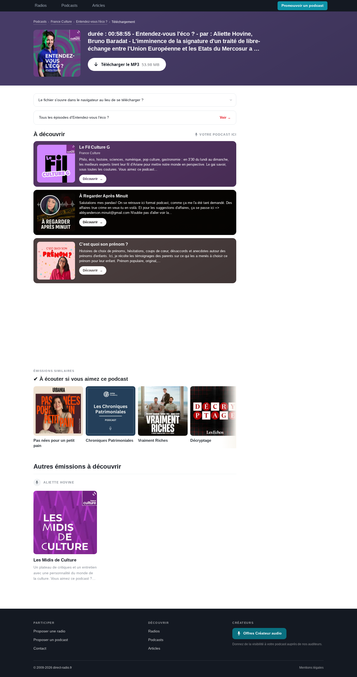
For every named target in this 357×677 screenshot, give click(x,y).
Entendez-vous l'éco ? (91, 21)
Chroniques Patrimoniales (109, 440)
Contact (39, 648)
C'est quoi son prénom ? (103, 244)
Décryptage (200, 440)
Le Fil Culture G (94, 147)
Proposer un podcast (50, 640)
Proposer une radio (49, 631)
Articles (98, 5)
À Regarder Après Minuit (103, 196)
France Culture (61, 21)
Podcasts (69, 5)
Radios (41, 5)
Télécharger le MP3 (130, 64)
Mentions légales (311, 667)
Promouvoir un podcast (302, 6)
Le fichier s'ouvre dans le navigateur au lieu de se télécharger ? (90, 100)
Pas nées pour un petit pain (53, 443)
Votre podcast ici (217, 134)
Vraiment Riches (153, 440)
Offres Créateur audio (262, 633)
